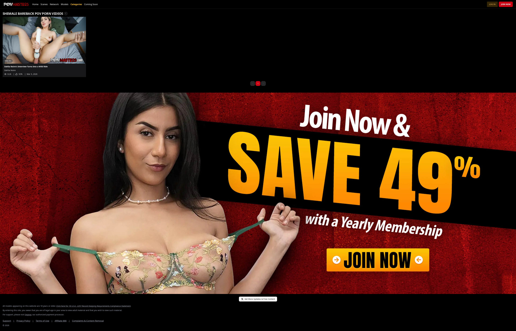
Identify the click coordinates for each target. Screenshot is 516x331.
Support (8, 320)
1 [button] (258, 83)
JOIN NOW (506, 4)
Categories (76, 4)
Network (54, 4)
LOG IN (492, 4)
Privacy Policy (25, 320)
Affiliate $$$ (62, 320)
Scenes (44, 4)
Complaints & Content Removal (88, 320)
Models (64, 4)
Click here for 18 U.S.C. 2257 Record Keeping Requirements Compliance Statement (93, 306)
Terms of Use (44, 320)
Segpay (28, 314)
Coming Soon (91, 4)
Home (35, 4)
